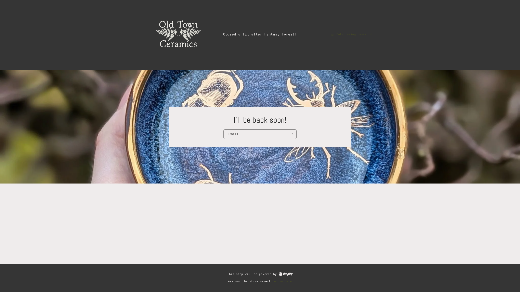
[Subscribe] (291, 134)
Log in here (282, 281)
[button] (351, 34)
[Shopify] (285, 274)
